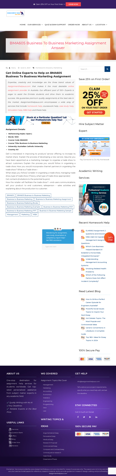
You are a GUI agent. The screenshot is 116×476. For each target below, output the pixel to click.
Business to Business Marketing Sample (55, 211)
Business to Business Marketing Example (23, 207)
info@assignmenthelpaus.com (88, 381)
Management (12, 215)
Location (100, 25)
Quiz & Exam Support (55, 25)
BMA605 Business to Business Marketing (33, 195)
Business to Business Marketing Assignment (53, 199)
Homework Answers (44, 68)
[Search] (107, 69)
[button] (109, 238)
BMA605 (10, 195)
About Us (86, 25)
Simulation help (15, 110)
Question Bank (17, 432)
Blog (13, 439)
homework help (34, 106)
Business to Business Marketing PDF (58, 207)
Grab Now (73, 4)
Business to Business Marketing (19, 199)
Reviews (15, 446)
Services (15, 429)
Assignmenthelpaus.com (19, 86)
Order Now (74, 25)
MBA (35, 215)
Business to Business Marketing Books (22, 203)
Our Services (34, 25)
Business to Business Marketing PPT (21, 211)
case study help (66, 106)
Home (22, 25)
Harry (13, 68)
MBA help (27, 110)
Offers (14, 436)
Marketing (57, 68)
